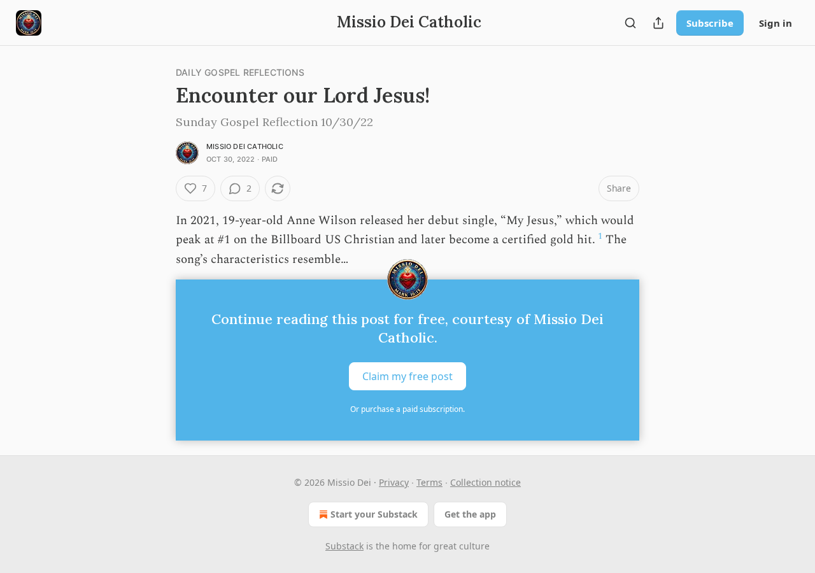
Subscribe (710, 23)
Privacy (394, 482)
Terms (429, 482)
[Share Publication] (658, 23)
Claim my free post (407, 376)
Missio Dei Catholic (244, 146)
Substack (344, 546)
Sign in (775, 23)
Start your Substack (374, 514)
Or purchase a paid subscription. (407, 409)
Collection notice (485, 482)
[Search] (630, 23)
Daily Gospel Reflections (240, 72)
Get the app (470, 514)
